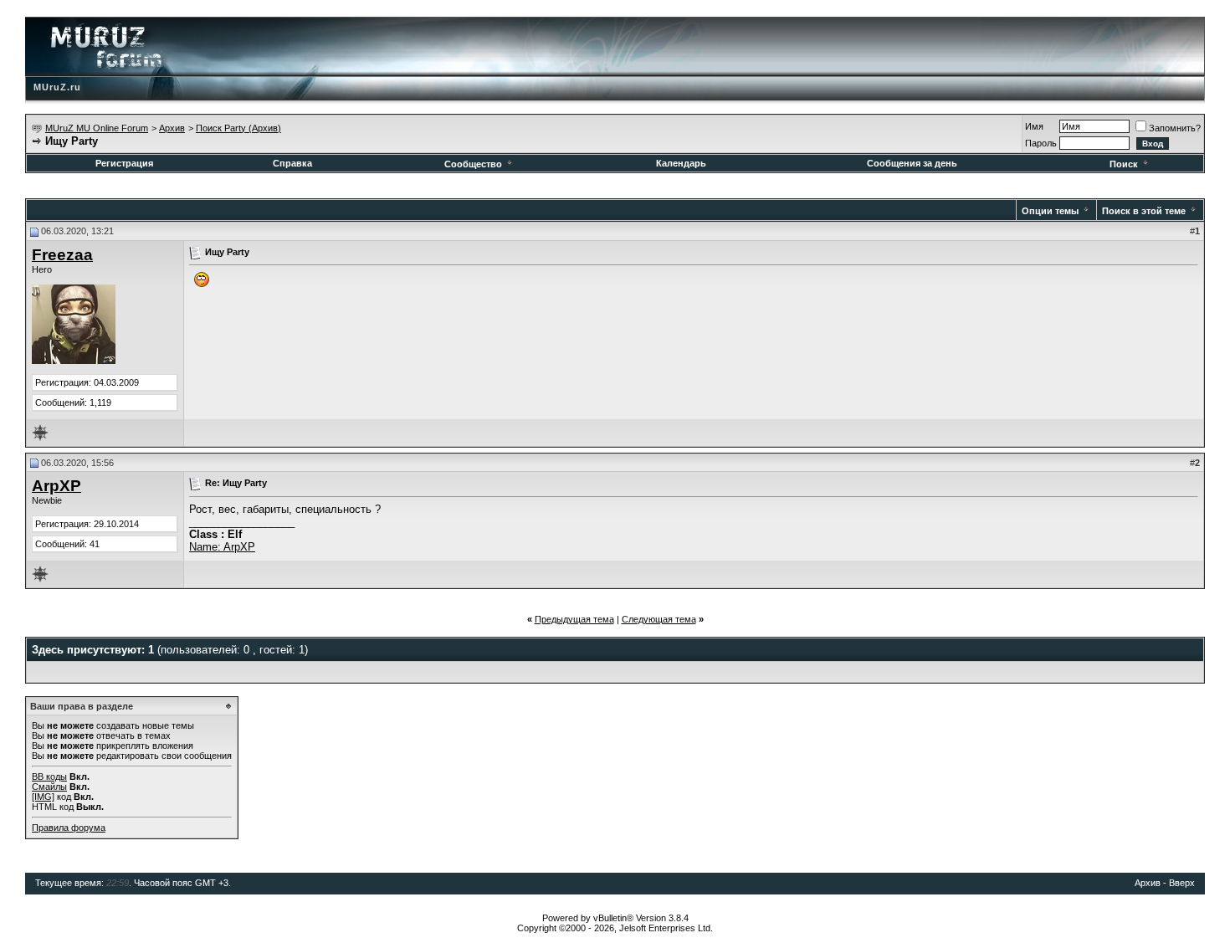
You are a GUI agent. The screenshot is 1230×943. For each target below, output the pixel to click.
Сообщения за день (912, 163)
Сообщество (473, 164)
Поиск (1124, 164)
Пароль (1041, 143)
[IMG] (43, 797)
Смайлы (49, 787)
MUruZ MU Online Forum (96, 128)
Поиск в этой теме (1144, 211)
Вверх (1182, 883)
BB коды (49, 776)
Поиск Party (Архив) (238, 128)
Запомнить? (1175, 128)
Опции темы (1050, 211)
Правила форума (68, 828)
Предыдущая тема (574, 619)
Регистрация (124, 163)
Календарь (681, 163)
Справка (292, 163)
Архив (172, 128)
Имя (1034, 126)
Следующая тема (659, 619)
